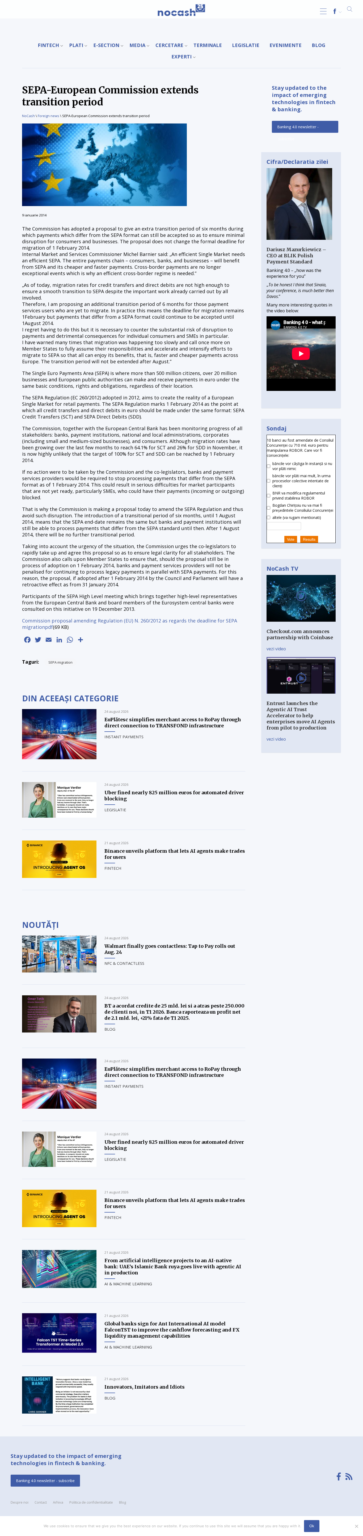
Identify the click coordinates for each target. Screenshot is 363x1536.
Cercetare (169, 45)
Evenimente (285, 45)
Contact (41, 1502)
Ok (311, 1526)
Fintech (48, 45)
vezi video (276, 649)
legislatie (245, 45)
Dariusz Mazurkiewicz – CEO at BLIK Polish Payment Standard (296, 255)
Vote (290, 539)
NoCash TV (282, 568)
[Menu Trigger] (323, 11)
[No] (356, 1526)
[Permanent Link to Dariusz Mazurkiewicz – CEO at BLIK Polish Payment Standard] (299, 243)
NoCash (28, 115)
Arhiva (58, 1502)
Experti (181, 56)
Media (137, 45)
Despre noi (19, 1502)
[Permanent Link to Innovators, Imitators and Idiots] (59, 1412)
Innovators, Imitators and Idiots (144, 1387)
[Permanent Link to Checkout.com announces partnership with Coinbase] (301, 625)
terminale (207, 45)
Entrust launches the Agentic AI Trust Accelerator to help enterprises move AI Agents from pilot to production (301, 715)
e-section (106, 45)
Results (309, 539)
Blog (318, 45)
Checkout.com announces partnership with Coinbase (300, 634)
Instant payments (123, 736)
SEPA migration (60, 662)
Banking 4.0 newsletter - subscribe (298, 128)
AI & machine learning (128, 1283)
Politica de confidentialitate (91, 1502)
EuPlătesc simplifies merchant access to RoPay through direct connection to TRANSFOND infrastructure (172, 722)
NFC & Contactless (124, 963)
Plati (76, 45)
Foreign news (48, 115)
